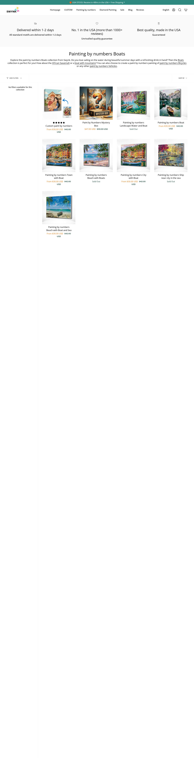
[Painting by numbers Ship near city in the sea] (170, 155)
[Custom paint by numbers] (58, 103)
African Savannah (61, 63)
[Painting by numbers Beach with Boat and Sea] (58, 207)
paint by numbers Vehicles (103, 66)
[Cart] (186, 10)
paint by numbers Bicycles (173, 63)
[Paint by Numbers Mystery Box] (96, 103)
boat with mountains (85, 63)
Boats (181, 59)
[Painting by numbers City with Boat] (133, 155)
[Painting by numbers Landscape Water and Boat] (133, 103)
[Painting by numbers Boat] (170, 103)
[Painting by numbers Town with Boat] (58, 155)
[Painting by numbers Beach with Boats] (96, 155)
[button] (68, 10)
